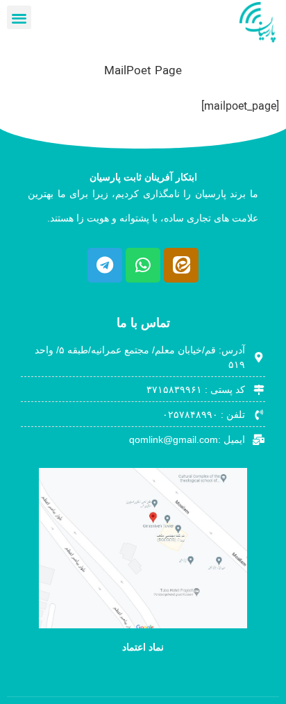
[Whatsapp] (143, 265)
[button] (19, 18)
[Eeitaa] (181, 265)
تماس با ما (143, 323)
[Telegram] (104, 265)
